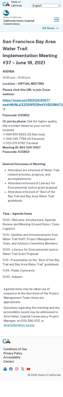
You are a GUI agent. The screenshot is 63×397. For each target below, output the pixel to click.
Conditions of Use (15, 349)
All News (48, 28)
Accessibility (12, 357)
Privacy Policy (12, 353)
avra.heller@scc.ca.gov (19, 325)
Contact (8, 361)
